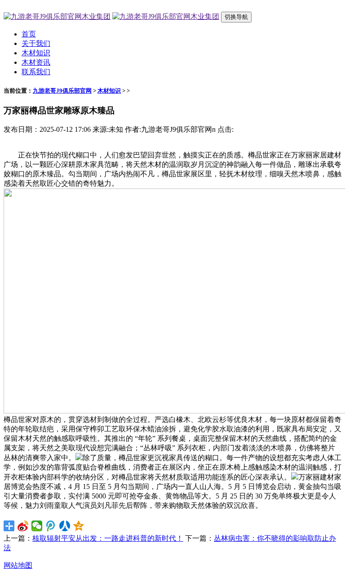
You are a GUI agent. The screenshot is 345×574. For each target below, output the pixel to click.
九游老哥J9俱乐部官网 (62, 90)
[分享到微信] (37, 525)
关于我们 (36, 43)
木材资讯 (36, 62)
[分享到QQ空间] (78, 525)
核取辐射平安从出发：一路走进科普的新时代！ (107, 538)
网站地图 (18, 565)
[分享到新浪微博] (23, 525)
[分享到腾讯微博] (51, 525)
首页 (29, 34)
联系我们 (36, 72)
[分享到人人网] (65, 525)
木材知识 (36, 53)
